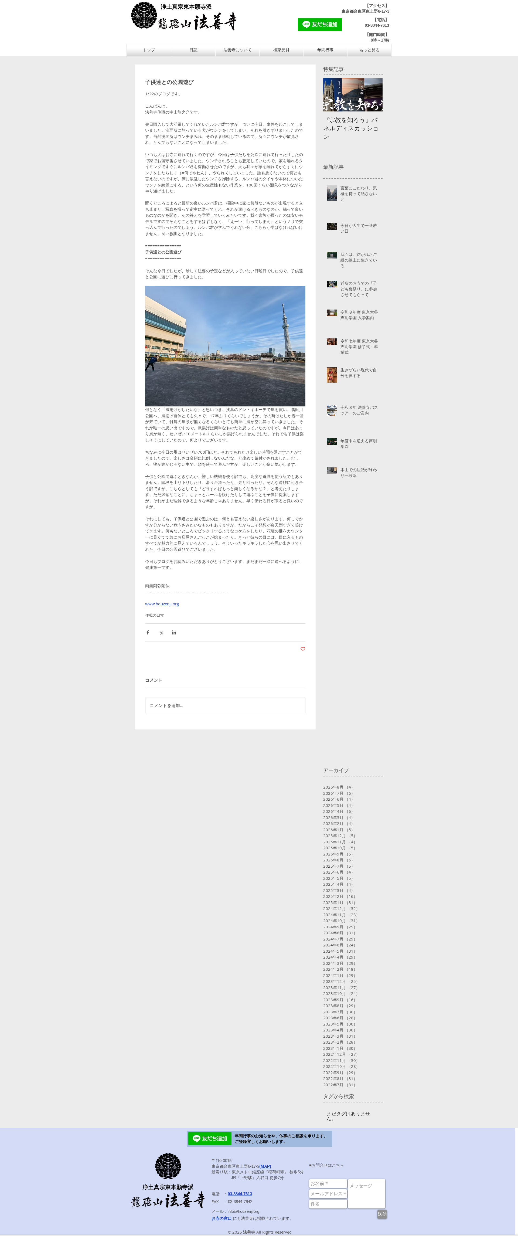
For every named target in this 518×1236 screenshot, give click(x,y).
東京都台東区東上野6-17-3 (365, 11)
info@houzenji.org (243, 1211)
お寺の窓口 (222, 1218)
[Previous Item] (331, 95)
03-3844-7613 (377, 25)
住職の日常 (154, 615)
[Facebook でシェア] (147, 632)
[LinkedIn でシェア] (174, 632)
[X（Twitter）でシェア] (160, 632)
